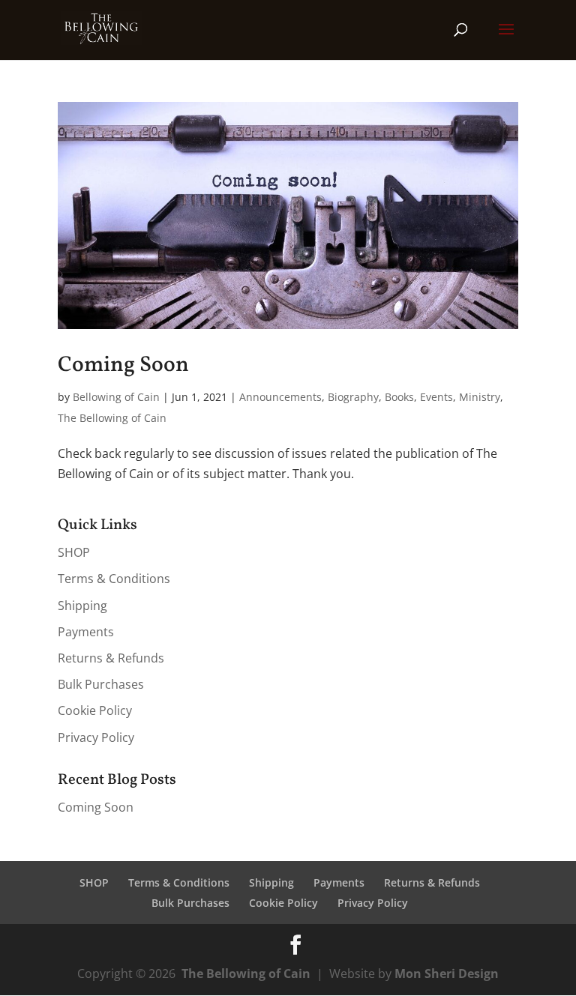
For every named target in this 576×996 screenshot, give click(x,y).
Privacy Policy (96, 737)
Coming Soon (123, 365)
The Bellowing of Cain (112, 418)
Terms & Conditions (114, 578)
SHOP (74, 552)
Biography (353, 397)
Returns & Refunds (111, 658)
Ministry (479, 397)
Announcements (280, 397)
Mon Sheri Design (446, 973)
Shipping (82, 605)
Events (436, 397)
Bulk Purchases (101, 684)
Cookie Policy (95, 710)
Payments (86, 632)
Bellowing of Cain (116, 397)
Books (399, 397)
